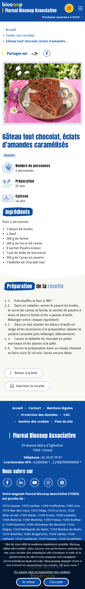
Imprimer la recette (30, 386)
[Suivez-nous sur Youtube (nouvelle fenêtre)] (35, 483)
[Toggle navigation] (80, 9)
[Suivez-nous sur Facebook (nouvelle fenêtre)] (7, 483)
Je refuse (28, 582)
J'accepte (56, 582)
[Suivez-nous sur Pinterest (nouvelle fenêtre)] (62, 483)
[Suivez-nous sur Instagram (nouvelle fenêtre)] (48, 483)
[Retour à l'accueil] (12, 5)
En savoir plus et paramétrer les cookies (42, 572)
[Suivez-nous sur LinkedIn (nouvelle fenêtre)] (21, 483)
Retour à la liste (25, 373)
